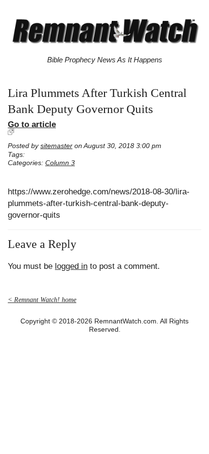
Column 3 (60, 163)
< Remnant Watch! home (42, 299)
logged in (71, 266)
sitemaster (56, 146)
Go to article (32, 124)
